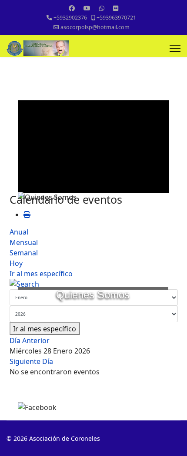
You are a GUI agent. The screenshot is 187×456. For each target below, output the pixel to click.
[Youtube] (86, 8)
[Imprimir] (26, 214)
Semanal (24, 253)
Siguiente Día (31, 361)
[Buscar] (94, 284)
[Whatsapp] (101, 8)
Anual (19, 232)
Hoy (16, 263)
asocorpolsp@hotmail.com (95, 27)
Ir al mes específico (41, 273)
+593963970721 (116, 17)
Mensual (24, 242)
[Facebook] (72, 8)
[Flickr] (115, 8)
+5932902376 (70, 17)
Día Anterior (30, 340)
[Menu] (175, 48)
